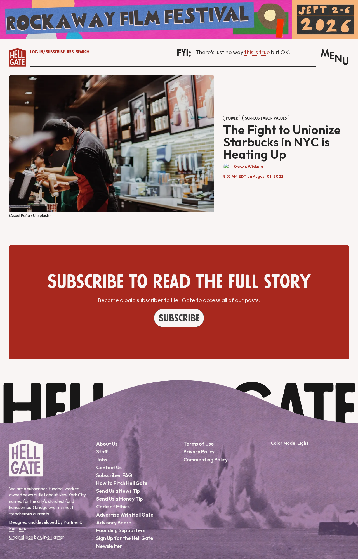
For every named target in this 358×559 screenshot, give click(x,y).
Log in (36, 52)
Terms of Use (198, 443)
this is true (257, 52)
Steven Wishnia (248, 166)
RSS (70, 52)
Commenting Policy (205, 459)
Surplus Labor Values (266, 118)
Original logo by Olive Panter (36, 537)
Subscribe (55, 52)
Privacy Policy (199, 451)
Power (232, 118)
